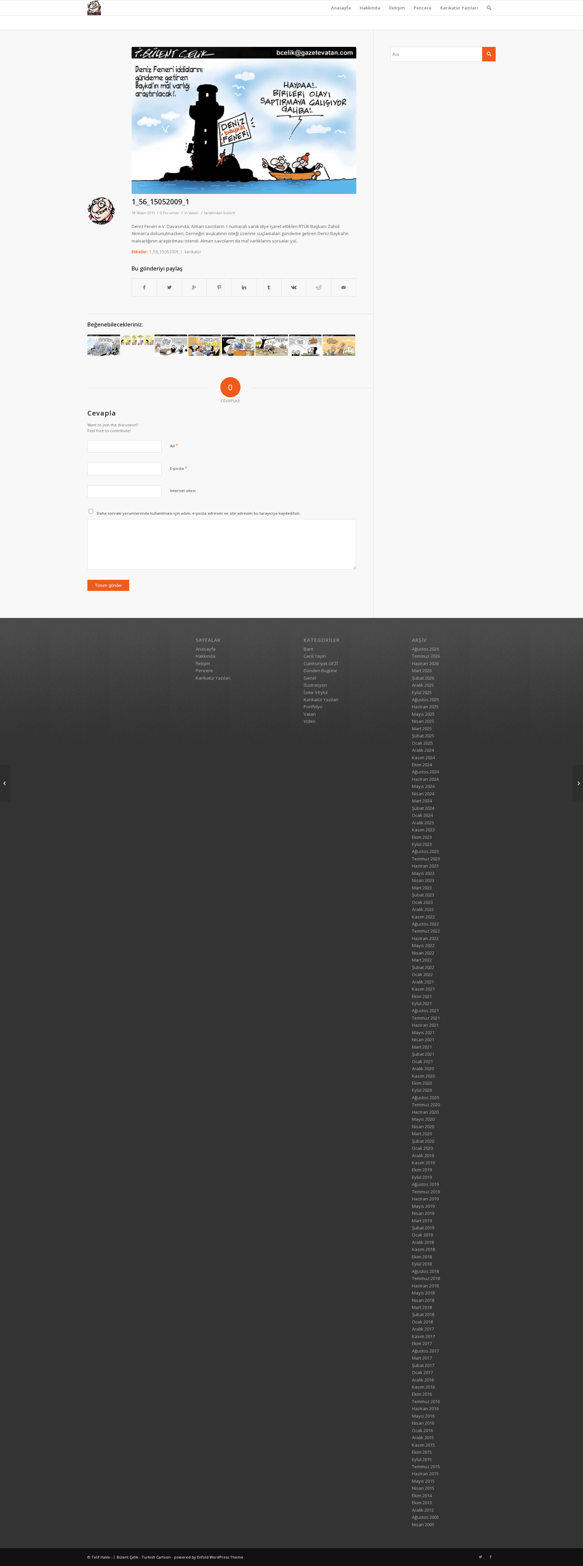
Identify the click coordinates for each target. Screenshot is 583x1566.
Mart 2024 (422, 801)
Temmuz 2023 (426, 859)
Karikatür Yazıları (459, 8)
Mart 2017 (422, 1358)
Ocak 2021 (422, 1061)
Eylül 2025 (422, 692)
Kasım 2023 (423, 830)
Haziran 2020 (425, 1112)
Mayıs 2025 (423, 714)
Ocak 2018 (422, 1322)
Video (309, 721)
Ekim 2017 (422, 1343)
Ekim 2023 (422, 837)
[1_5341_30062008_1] (238, 345)
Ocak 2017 (422, 1372)
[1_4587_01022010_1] (171, 345)
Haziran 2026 (425, 663)
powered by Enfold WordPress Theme (208, 1557)
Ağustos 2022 (425, 924)
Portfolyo (313, 707)
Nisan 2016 (423, 1423)
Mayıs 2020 (423, 1119)
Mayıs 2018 (423, 1293)
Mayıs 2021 (423, 1032)
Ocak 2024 (422, 815)
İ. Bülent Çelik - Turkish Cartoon (142, 1557)
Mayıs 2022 (423, 945)
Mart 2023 (422, 888)
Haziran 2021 (425, 1025)
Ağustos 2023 (425, 851)
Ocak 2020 (422, 1148)
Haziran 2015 (425, 1474)
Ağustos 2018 (425, 1271)
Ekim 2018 (422, 1257)
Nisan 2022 (423, 953)
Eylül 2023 (422, 844)
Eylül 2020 (422, 1090)
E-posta (178, 468)
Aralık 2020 (423, 1068)
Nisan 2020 (423, 1126)
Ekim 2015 (422, 1452)
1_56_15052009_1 (160, 201)
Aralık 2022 (423, 909)
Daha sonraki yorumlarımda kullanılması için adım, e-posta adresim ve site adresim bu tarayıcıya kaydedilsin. (199, 513)
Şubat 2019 (423, 1228)
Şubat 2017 (423, 1365)
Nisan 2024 (423, 794)
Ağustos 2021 (425, 1010)
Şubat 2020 (423, 1141)
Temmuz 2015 (426, 1466)
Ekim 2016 (422, 1394)
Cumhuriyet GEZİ (321, 663)
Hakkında (370, 8)
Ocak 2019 (422, 1235)
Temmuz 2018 (426, 1278)
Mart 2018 (422, 1307)
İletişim (397, 8)
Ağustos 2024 (425, 772)
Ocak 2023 (422, 902)
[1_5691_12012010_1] (305, 345)
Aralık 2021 (423, 982)
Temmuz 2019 (426, 1192)
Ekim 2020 (422, 1083)
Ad (174, 446)
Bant (308, 649)
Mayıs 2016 (423, 1416)
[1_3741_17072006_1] (339, 345)
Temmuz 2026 (426, 656)
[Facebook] (490, 1557)
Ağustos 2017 (425, 1351)
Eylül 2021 (422, 1003)
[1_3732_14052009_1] (5, 783)
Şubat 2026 (423, 678)
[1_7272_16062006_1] (204, 345)
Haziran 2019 (425, 1199)
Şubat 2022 (423, 967)
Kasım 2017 (423, 1336)
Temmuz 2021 (426, 1018)
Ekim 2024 (422, 765)
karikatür (193, 251)
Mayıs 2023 (423, 873)
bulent (229, 212)
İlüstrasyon (315, 685)
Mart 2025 (422, 728)
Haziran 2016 (425, 1408)
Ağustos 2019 (425, 1184)
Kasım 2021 (423, 989)
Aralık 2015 (423, 1437)
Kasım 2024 (423, 757)
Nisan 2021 (423, 1039)
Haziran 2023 (425, 866)
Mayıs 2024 (423, 786)
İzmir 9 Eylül (316, 692)
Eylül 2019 (422, 1177)
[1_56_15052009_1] (244, 120)
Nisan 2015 (423, 1488)
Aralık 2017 (423, 1329)
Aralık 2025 (423, 685)
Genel (310, 678)
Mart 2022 (422, 960)
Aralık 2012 (423, 1510)
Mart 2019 (422, 1221)
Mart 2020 (422, 1134)
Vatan (193, 212)
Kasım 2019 (423, 1163)
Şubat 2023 (423, 895)
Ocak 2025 (422, 743)
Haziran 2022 (425, 938)
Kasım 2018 (423, 1249)
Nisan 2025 (423, 721)
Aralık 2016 (423, 1380)
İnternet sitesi (183, 490)
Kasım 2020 (423, 1076)
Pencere (423, 8)
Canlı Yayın (315, 656)
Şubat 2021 (423, 1054)
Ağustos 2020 (425, 1097)
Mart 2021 (422, 1047)
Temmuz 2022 (426, 931)
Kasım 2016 (423, 1387)
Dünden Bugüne (320, 670)
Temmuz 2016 (426, 1401)
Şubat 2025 (423, 736)
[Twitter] (480, 1557)
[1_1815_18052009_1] (578, 783)
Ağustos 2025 (425, 699)
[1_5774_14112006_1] (271, 345)
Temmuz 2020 (426, 1105)
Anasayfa (341, 8)
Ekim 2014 (422, 1495)
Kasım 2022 (423, 917)
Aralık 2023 (423, 823)
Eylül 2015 (422, 1459)
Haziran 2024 (425, 779)
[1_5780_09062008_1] (103, 345)
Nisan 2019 (423, 1213)
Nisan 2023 (423, 880)
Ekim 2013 (422, 1503)
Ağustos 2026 (425, 649)
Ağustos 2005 (425, 1517)
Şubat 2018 (423, 1314)
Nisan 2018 (423, 1300)
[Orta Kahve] (137, 340)
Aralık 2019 (423, 1155)
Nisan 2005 (423, 1524)
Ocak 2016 (422, 1430)
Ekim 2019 (422, 1170)
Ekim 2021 (422, 996)
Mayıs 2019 (423, 1206)
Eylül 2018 (422, 1264)
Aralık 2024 (423, 750)
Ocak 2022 (422, 974)
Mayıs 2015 (423, 1481)
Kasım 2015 (423, 1445)
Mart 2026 (422, 670)
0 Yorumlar (169, 212)
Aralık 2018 (423, 1242)
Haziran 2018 (425, 1286)
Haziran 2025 (425, 707)
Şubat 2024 (423, 808)
